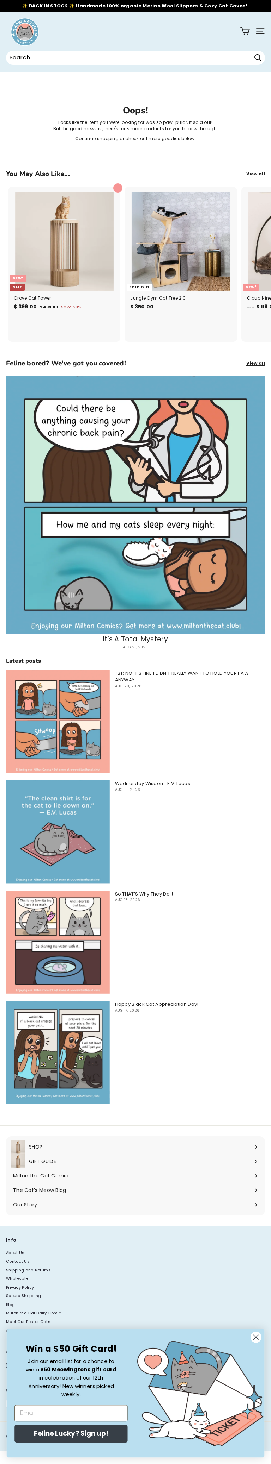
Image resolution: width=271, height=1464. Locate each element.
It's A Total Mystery (135, 639)
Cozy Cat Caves (225, 5)
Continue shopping (97, 139)
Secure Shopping (23, 1296)
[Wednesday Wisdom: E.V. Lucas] (58, 832)
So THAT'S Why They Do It (144, 894)
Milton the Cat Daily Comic (33, 1313)
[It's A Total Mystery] (135, 505)
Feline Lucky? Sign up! (71, 1433)
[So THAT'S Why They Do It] (58, 942)
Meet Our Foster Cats (28, 1322)
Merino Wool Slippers (170, 5)
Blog (10, 1304)
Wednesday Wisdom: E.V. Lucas (152, 783)
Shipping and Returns (28, 1270)
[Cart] (245, 31)
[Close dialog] (256, 1337)
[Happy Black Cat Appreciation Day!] (58, 1052)
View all (255, 174)
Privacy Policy (20, 1287)
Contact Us (18, 1261)
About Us (15, 1253)
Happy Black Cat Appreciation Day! (157, 1004)
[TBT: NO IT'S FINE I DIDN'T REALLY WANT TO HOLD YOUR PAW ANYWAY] (58, 721)
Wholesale (17, 1278)
